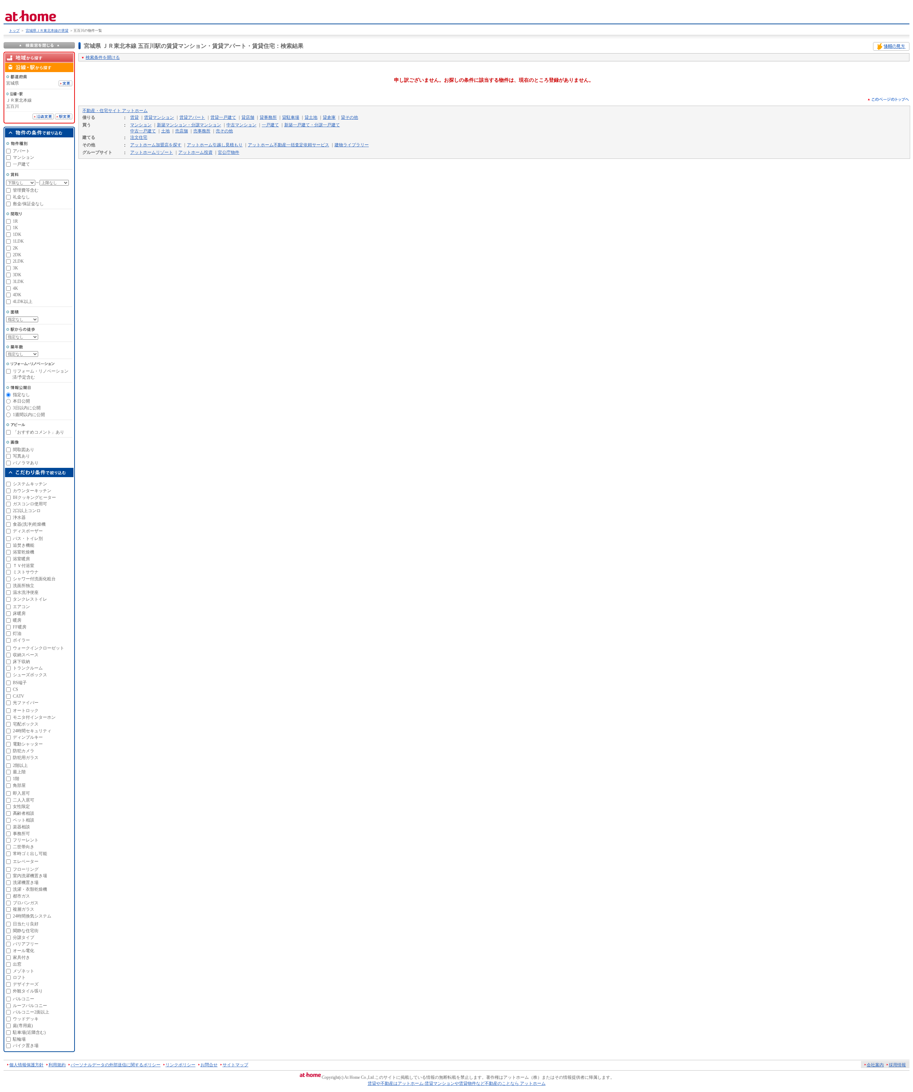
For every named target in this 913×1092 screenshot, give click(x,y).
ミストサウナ (26, 572)
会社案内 (875, 1064)
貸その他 (349, 117)
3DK (17, 274)
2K (15, 248)
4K (15, 288)
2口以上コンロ (27, 510)
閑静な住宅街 (26, 930)
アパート (21, 150)
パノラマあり (26, 462)
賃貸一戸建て (223, 117)
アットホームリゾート (151, 152)
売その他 (224, 130)
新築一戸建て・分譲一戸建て (312, 124)
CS (15, 689)
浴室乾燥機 (23, 552)
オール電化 (23, 950)
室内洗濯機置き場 (30, 875)
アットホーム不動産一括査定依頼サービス (288, 144)
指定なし (21, 394)
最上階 (19, 771)
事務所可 (21, 833)
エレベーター (26, 861)
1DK (17, 234)
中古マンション (241, 124)
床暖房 (19, 613)
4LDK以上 (22, 301)
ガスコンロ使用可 (30, 503)
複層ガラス (23, 909)
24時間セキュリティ (32, 730)
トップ (14, 30)
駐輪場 (19, 1039)
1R (15, 221)
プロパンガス (26, 902)
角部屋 (19, 785)
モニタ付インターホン (34, 717)
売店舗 (181, 130)
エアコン (21, 606)
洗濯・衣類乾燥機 (30, 889)
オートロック (26, 710)
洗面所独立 (23, 585)
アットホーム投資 (195, 152)
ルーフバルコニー (30, 1005)
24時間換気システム (32, 916)
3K (15, 268)
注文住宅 (138, 137)
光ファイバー (26, 702)
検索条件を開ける (103, 57)
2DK (17, 254)
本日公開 (21, 401)
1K (15, 227)
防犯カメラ (23, 750)
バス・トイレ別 (28, 538)
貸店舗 (247, 117)
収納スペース (26, 654)
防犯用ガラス (26, 757)
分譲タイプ (23, 937)
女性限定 (21, 806)
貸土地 (311, 117)
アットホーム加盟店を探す (156, 144)
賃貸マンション (159, 117)
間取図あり (23, 449)
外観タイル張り (28, 991)
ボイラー (21, 640)
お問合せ (209, 1064)
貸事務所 (268, 117)
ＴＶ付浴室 (23, 565)
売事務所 (201, 130)
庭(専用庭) (23, 1025)
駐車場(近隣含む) (29, 1032)
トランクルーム (28, 668)
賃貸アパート (192, 117)
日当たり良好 (26, 923)
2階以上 (20, 765)
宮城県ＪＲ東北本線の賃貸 (47, 30)
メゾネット (23, 971)
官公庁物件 (228, 152)
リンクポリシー (180, 1064)
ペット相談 (23, 820)
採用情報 (897, 1064)
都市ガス (21, 896)
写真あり (21, 456)
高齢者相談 (23, 813)
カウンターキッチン (32, 490)
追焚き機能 (23, 545)
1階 (16, 778)
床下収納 (21, 661)
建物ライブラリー (352, 144)
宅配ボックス (26, 724)
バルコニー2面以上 (31, 1012)
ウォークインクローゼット (38, 648)
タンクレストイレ (30, 599)
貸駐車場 (290, 117)
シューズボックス (30, 674)
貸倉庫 (329, 117)
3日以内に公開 (27, 407)
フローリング (26, 869)
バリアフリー (26, 943)
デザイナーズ (26, 984)
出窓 (17, 964)
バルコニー (23, 998)
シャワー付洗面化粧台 (34, 578)
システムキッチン (30, 483)
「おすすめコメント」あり (38, 432)
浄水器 (19, 517)
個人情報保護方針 (26, 1064)
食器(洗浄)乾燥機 (29, 524)
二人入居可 (23, 800)
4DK (17, 294)
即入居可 (21, 793)
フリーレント (26, 840)
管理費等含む (26, 190)
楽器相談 (21, 826)
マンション (141, 124)
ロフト (19, 977)
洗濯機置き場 (26, 882)
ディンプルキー (28, 737)
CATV (18, 696)
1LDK (18, 241)
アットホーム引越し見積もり (215, 144)
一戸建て (270, 124)
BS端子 (20, 682)
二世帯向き (23, 846)
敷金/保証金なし (28, 203)
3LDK (18, 281)
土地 (165, 130)
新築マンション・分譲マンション (189, 124)
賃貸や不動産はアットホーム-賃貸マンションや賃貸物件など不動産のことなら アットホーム (457, 1083)
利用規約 (57, 1064)
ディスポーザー (28, 531)
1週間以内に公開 (29, 414)
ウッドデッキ (26, 1018)
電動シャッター (28, 744)
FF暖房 (19, 627)
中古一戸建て (143, 130)
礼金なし (21, 196)
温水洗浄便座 (26, 592)
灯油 (17, 633)
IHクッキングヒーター (34, 497)
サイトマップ (235, 1064)
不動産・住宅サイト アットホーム (115, 110)
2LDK (18, 261)
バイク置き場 (26, 1045)
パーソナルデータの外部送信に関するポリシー (115, 1064)
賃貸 (134, 117)
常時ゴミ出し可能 (30, 853)
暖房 (17, 620)
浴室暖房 (21, 558)
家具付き (21, 957)
